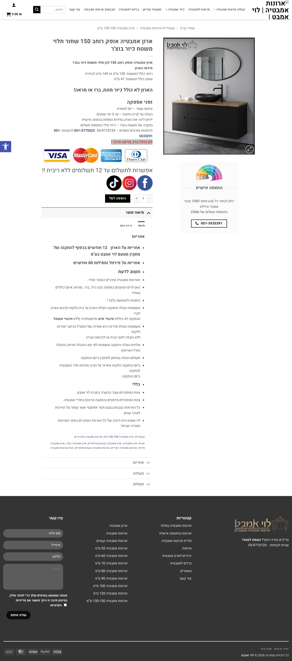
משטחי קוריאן (152, 9)
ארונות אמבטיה (116, 533)
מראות (187, 548)
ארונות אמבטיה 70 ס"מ (111, 563)
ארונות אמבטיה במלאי (176, 525)
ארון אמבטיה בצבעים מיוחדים (104, 443)
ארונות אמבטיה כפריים (124, 448)
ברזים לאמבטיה (129, 9)
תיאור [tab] (141, 226)
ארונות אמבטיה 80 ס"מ (111, 571)
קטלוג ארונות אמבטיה (230, 9)
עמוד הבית (187, 28)
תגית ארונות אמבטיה (62, 448)
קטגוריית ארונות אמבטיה (157, 28)
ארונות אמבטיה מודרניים (88, 437)
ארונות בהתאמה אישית (175, 533)
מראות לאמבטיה (199, 9)
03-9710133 (106, 130)
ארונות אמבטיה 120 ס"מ (110, 593)
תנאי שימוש (281, 649)
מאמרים (186, 571)
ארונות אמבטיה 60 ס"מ (111, 555)
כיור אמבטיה (176, 9)
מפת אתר (266, 649)
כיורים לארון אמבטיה (177, 555)
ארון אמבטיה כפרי (76, 443)
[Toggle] (148, 212)
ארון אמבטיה (130, 443)
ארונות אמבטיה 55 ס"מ (111, 548)
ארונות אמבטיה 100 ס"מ (110, 586)
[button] (14, 5)
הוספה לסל (117, 198)
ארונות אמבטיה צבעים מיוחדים (92, 448)
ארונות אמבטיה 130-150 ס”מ (106, 601)
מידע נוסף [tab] (126, 226)
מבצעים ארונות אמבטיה (99, 9)
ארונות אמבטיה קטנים (111, 540)
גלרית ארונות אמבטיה (176, 540)
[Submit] (36, 9)
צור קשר (74, 9)
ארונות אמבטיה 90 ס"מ (111, 578)
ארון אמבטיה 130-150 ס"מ (116, 28)
